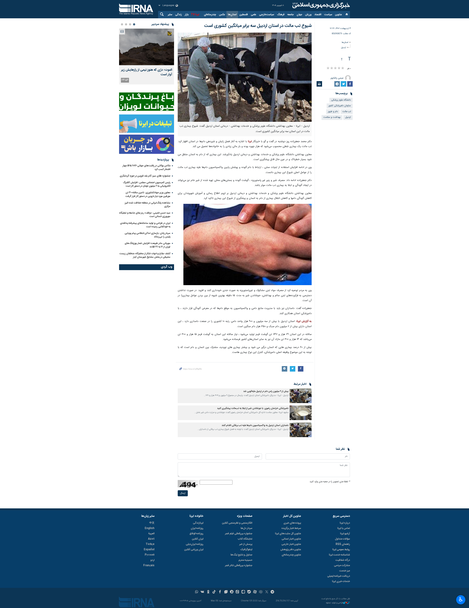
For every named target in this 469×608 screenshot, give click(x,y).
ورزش (308, 14)
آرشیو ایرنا (345, 533)
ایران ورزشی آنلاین (193, 549)
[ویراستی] (225, 592)
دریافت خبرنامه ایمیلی (338, 576)
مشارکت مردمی (342, 565)
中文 (151, 523)
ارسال (182, 493)
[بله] (249, 592)
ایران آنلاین (197, 539)
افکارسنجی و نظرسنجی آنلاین (237, 523)
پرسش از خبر (245, 544)
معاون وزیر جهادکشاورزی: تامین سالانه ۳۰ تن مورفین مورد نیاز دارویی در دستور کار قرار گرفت (147, 194)
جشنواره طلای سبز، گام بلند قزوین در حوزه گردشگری (145, 176)
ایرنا (320, 5)
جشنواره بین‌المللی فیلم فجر (238, 533)
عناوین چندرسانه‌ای (291, 555)
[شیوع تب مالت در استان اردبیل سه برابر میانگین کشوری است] (245, 77)
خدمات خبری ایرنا (341, 581)
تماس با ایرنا (343, 528)
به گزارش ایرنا (304, 321)
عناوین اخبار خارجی (291, 544)
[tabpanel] (146, 56)
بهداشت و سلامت (332, 117)
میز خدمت (344, 571)
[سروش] (231, 592)
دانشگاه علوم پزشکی (341, 100)
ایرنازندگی (198, 523)
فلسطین (243, 14)
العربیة (151, 533)
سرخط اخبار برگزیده (291, 528)
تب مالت (346, 112)
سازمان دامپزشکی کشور (339, 106)
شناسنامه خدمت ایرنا (339, 555)
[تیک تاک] (214, 592)
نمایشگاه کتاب (245, 539)
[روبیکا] (260, 592)
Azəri (151, 539)
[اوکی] (208, 592)
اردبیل (343, 47)
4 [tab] (122, 24)
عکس (222, 14)
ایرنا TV (195, 14)
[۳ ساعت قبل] (146, 47)
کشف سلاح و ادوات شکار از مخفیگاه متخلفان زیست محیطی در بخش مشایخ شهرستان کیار (144, 255)
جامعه (290, 14)
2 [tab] (130, 24)
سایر (170, 14)
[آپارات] (254, 592)
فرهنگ (281, 14)
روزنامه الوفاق (196, 533)
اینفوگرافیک (246, 549)
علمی (253, 14)
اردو (152, 560)
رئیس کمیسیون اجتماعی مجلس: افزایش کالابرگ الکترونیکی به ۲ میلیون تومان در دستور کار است (146, 184)
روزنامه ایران (197, 528)
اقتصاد (317, 14)
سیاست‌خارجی (266, 14)
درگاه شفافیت (342, 560)
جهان (299, 14)
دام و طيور (333, 112)
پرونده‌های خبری (292, 523)
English (149, 528)
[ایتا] (237, 592)
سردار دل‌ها (246, 528)
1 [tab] (134, 24)
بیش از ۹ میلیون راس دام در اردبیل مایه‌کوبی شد (265, 391)
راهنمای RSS (343, 544)
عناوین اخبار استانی (291, 539)
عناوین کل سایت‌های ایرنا (288, 533)
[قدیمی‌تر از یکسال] (301, 395)
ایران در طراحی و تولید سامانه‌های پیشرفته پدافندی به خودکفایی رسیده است (145, 225)
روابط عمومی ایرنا (341, 549)
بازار (187, 14)
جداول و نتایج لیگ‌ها (241, 555)
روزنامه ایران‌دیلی (194, 544)
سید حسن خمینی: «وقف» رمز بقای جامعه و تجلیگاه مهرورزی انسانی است (144, 214)
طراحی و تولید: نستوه (334, 603)
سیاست (328, 14)
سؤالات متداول (342, 539)
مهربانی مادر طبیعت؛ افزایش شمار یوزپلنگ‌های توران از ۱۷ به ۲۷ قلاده (147, 245)
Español (149, 549)
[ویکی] (202, 592)
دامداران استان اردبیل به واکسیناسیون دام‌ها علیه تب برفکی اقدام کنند (255, 425)
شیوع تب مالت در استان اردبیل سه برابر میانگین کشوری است (258, 25)
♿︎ (461, 599)
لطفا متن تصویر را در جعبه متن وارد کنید (330, 481)
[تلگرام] (272, 592)
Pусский (149, 555)
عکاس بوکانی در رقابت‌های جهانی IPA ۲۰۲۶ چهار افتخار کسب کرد (146, 167)
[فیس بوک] (219, 592)
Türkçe (150, 544)
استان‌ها (232, 14)
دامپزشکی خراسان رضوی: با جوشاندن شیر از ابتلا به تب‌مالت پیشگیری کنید (252, 408)
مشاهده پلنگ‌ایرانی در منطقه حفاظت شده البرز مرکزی (147, 204)
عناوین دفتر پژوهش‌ (290, 549)
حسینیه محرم (245, 560)
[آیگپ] (243, 592)
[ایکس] (266, 592)
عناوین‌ (338, 14)
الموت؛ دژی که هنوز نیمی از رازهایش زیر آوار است (146, 72)
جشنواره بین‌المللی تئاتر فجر (238, 565)
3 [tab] (126, 24)
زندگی (178, 14)
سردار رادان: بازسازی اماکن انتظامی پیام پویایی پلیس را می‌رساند (147, 235)
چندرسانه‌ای (210, 14)
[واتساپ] (196, 592)
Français (148, 565)
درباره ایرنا (345, 523)
